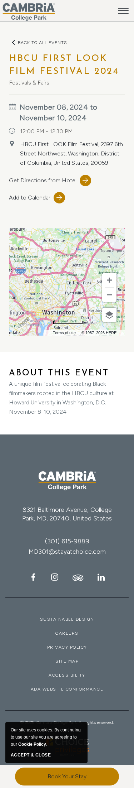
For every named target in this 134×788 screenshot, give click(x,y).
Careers (67, 633)
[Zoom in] (109, 280)
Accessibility (67, 675)
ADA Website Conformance (67, 689)
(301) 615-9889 (67, 541)
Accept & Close (31, 755)
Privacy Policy (67, 647)
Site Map (67, 661)
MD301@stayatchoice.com (67, 552)
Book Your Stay (67, 776)
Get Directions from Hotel (42, 180)
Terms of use (64, 333)
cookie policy (32, 744)
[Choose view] (109, 315)
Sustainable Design (67, 619)
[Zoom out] (109, 295)
